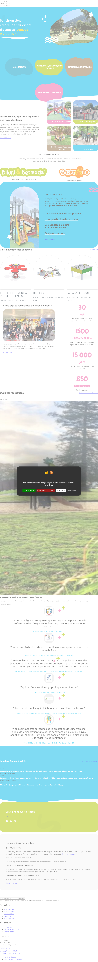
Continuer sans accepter (45, 490)
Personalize (61, 490)
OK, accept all (29, 490)
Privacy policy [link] (71, 490)
